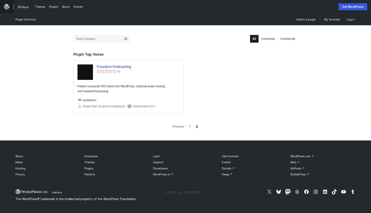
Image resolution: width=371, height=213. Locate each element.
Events (226, 162)
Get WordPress (352, 6)
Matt (295, 162)
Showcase (91, 156)
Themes (89, 162)
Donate (228, 168)
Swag (227, 174)
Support (158, 162)
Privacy (20, 174)
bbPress (298, 168)
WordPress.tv (163, 174)
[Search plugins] (126, 39)
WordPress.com (302, 156)
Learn (156, 156)
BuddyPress (300, 174)
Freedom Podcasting (114, 67)
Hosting (20, 168)
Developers (160, 168)
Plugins (88, 168)
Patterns (89, 174)
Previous (178, 126)
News (19, 162)
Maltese (57, 192)
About (19, 156)
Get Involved (230, 156)
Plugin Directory (25, 19)
